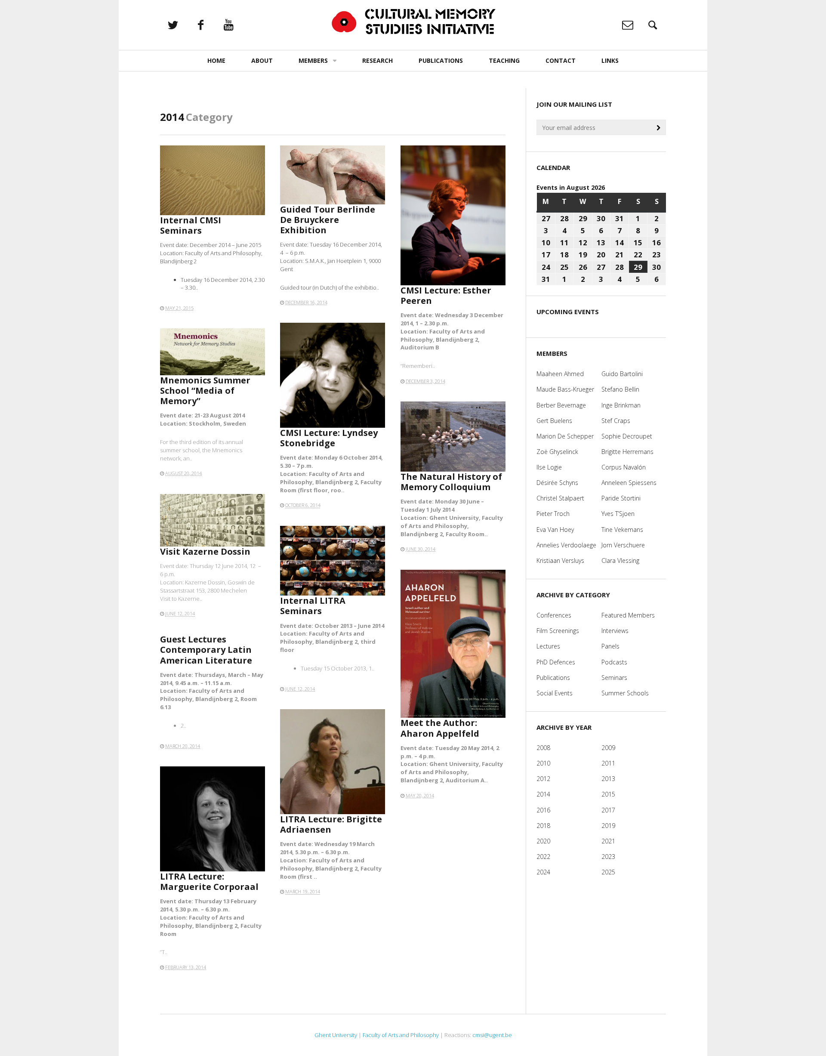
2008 (543, 748)
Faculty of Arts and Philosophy (401, 1035)
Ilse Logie (549, 467)
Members (313, 60)
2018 (543, 825)
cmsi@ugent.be (492, 1035)
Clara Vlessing (620, 560)
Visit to (169, 598)
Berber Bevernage (561, 405)
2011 (608, 763)
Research (377, 60)
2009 (608, 748)
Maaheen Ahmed (560, 374)
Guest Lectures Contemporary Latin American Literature (206, 649)
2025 (608, 872)
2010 (543, 763)
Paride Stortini (621, 498)
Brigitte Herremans (627, 452)
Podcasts (614, 662)
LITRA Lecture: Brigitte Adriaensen (331, 824)
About (262, 60)
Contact (561, 60)
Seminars (614, 677)
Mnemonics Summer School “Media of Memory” (205, 390)
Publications (441, 60)
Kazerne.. (190, 598)
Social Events (554, 693)
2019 (608, 825)
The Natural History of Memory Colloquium (451, 482)
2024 (543, 872)
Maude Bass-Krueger (565, 389)
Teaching (504, 60)
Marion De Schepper (565, 436)
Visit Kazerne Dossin (205, 551)
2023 (608, 856)
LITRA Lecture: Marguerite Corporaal (209, 881)
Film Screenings (557, 631)
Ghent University (335, 1035)
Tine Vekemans (622, 529)
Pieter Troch (553, 513)
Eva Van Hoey (555, 529)
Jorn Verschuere (623, 545)
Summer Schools (625, 693)
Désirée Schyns (557, 483)
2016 (543, 810)
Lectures (548, 646)
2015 (608, 794)
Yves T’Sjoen (618, 513)
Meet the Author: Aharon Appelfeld (440, 728)
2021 (608, 841)
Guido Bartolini (622, 374)
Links (610, 60)
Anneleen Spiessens (628, 483)
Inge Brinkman (621, 405)
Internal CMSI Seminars (190, 225)
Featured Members (628, 615)
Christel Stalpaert (560, 498)
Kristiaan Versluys (560, 560)
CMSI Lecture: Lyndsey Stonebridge (329, 438)
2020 (543, 841)
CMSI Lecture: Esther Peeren (446, 295)
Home (216, 60)
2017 (608, 810)
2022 (543, 856)
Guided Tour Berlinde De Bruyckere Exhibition (327, 220)
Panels (610, 646)
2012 (543, 779)
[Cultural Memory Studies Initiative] (413, 21)
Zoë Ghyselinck (557, 452)
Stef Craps (615, 421)
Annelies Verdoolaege (566, 545)
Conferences (553, 615)
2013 (608, 779)
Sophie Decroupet (626, 436)
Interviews (615, 631)
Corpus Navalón (623, 467)
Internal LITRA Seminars (312, 606)
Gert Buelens (554, 421)
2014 (543, 794)
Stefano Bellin (620, 389)
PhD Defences (555, 662)
